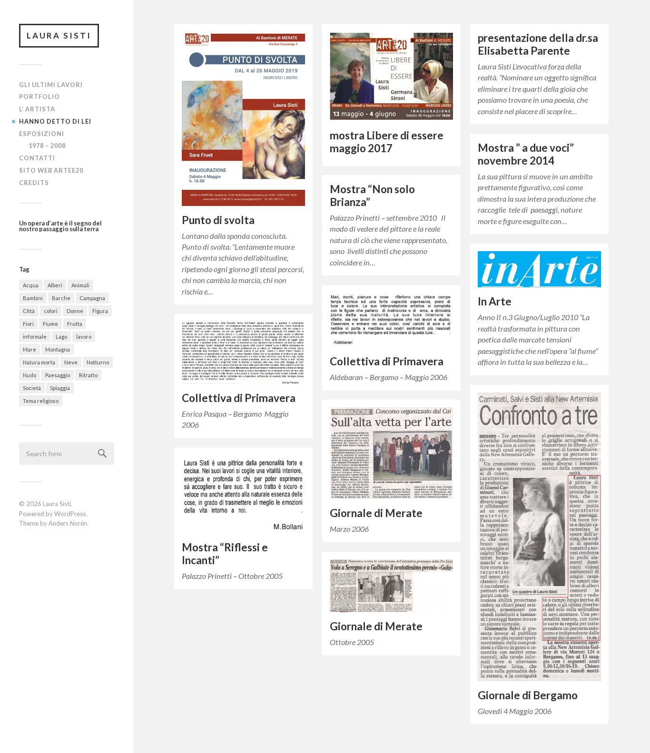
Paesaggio (57, 375)
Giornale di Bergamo (528, 695)
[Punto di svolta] (243, 118)
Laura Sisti (59, 35)
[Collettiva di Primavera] (391, 320)
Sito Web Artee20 (51, 170)
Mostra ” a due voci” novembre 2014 (526, 154)
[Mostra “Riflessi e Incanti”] (243, 494)
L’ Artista (37, 109)
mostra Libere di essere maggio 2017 (386, 142)
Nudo (29, 375)
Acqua (31, 285)
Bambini (33, 298)
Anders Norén (68, 523)
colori (51, 311)
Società (32, 388)
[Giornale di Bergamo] (539, 536)
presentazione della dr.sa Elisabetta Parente (538, 44)
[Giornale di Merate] (391, 453)
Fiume (50, 324)
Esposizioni (41, 133)
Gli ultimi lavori (51, 84)
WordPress (70, 514)
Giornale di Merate (376, 513)
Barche (61, 298)
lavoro (83, 336)
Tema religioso (41, 401)
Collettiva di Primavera (386, 361)
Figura (100, 311)
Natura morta (39, 362)
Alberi (55, 285)
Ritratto (88, 375)
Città (29, 311)
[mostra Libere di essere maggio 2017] (391, 76)
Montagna (57, 349)
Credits (34, 182)
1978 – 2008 (47, 145)
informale (35, 336)
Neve (71, 362)
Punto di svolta (218, 220)
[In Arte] (539, 269)
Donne (75, 311)
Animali (80, 285)
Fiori (28, 324)
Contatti (37, 158)
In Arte (495, 301)
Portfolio (39, 96)
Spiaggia (60, 388)
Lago (61, 336)
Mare (29, 349)
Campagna (92, 298)
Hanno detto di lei (55, 121)
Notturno (98, 362)
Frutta (74, 324)
